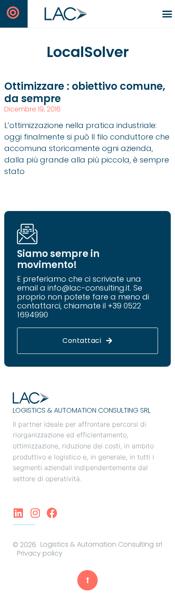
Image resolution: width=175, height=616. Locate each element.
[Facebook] (52, 513)
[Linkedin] (18, 513)
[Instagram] (35, 513)
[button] (167, 14)
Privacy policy (39, 553)
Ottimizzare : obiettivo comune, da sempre (84, 92)
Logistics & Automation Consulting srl (81, 410)
